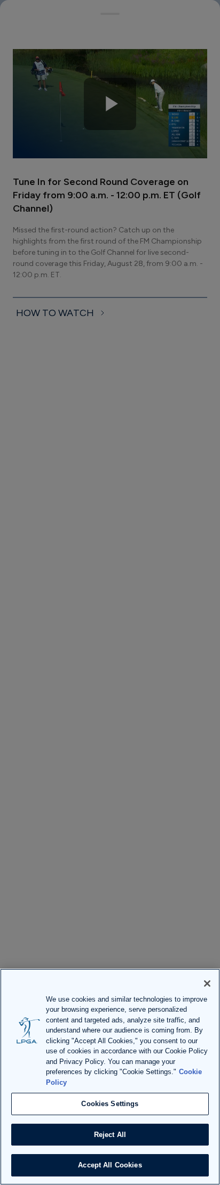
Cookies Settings (109, 1104)
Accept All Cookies (110, 1165)
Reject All (110, 1135)
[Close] (207, 983)
